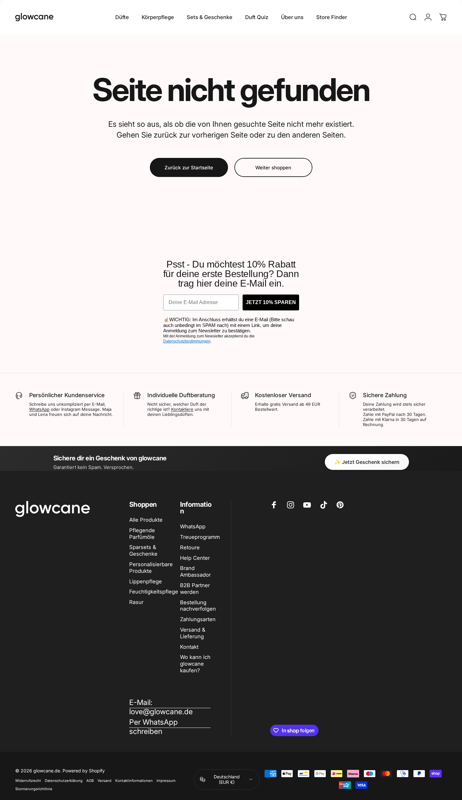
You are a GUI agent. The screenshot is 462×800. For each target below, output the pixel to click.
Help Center (195, 558)
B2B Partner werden (195, 588)
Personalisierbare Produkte (151, 567)
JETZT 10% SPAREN (271, 302)
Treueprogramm (200, 537)
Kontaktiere (182, 409)
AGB (90, 780)
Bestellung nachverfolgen (198, 605)
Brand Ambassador (195, 571)
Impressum (166, 780)
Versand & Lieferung (192, 633)
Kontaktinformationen (134, 780)
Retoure (190, 547)
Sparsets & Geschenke (143, 550)
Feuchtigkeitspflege (153, 591)
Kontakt (189, 647)
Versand (104, 780)
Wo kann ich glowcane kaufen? (195, 664)
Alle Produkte (146, 520)
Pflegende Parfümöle (142, 533)
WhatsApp (39, 409)
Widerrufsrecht (28, 780)
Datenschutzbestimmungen (187, 341)
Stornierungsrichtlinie (33, 789)
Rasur (136, 602)
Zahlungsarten (198, 619)
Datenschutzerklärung (64, 780)
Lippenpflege (145, 581)
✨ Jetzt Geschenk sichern (366, 462)
